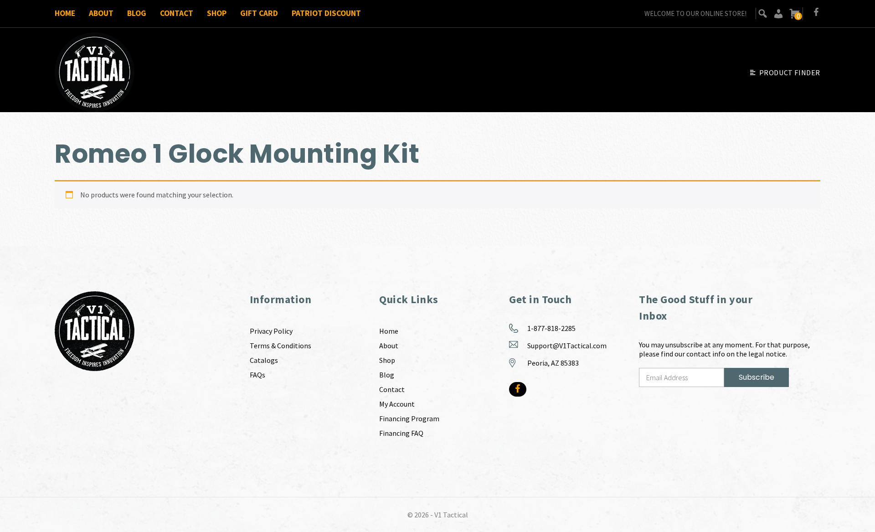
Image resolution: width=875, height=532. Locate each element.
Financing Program (409, 418)
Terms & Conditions (280, 345)
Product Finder (789, 72)
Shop (216, 13)
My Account (397, 403)
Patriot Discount (326, 13)
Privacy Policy (271, 331)
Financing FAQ (401, 433)
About (101, 13)
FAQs (257, 374)
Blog (136, 13)
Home (65, 13)
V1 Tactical (451, 514)
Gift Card (259, 13)
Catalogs (264, 360)
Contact (176, 13)
